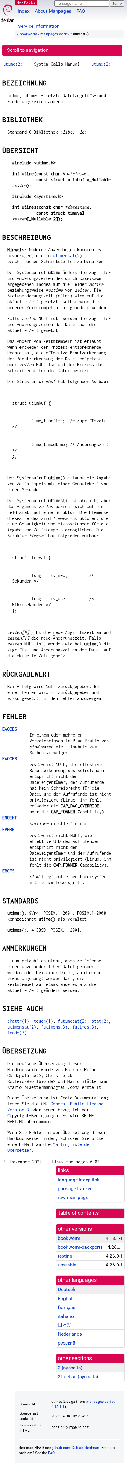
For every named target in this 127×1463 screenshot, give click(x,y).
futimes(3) (84, 1026)
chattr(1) (18, 1021)
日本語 (65, 1325)
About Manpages (53, 11)
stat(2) (100, 1021)
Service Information (39, 26)
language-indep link (79, 1180)
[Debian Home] (7, 12)
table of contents (78, 1213)
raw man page (73, 1197)
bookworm (28, 34)
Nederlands (70, 1334)
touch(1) (43, 1021)
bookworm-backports (80, 1247)
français (66, 1307)
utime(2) (12, 63)
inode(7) (17, 1032)
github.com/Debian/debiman (76, 1448)
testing (65, 1256)
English (66, 1298)
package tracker (75, 1188)
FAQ (80, 11)
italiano (66, 1316)
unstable (67, 1265)
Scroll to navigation (27, 50)
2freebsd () (78, 1376)
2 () (70, 1367)
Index (24, 11)
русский (66, 1343)
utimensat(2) (67, 255)
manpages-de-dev (54, 34)
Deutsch (66, 1289)
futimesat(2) (72, 1021)
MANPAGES (26, 2)
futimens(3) (54, 1026)
